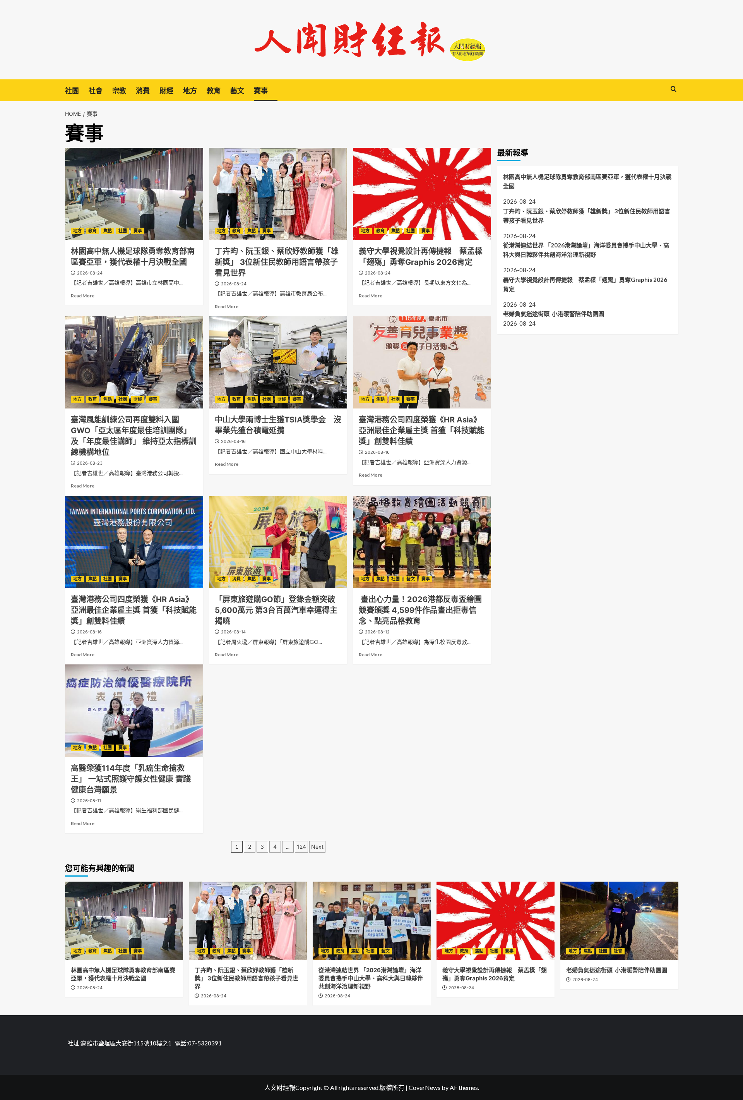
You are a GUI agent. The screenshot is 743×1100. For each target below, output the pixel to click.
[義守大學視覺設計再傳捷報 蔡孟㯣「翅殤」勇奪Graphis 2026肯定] (422, 194)
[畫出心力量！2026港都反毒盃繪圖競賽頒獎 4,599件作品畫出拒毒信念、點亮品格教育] (422, 542)
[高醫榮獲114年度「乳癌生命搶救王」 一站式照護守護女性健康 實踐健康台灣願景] (134, 710)
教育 (214, 91)
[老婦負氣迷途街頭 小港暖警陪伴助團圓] (619, 921)
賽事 (261, 91)
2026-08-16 (233, 441)
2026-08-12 (377, 632)
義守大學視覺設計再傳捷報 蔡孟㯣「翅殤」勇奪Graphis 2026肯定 (585, 284)
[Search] (673, 89)
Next (317, 846)
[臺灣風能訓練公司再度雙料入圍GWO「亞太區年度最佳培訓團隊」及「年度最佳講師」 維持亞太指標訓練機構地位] (134, 362)
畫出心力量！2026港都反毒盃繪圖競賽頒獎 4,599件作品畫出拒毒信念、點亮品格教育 (420, 610)
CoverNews (424, 1087)
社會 (96, 91)
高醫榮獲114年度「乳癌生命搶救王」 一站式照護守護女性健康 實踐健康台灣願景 (131, 779)
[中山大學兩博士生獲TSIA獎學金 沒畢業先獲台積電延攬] (278, 362)
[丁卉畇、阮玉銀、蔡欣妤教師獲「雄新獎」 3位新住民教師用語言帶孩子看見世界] (278, 194)
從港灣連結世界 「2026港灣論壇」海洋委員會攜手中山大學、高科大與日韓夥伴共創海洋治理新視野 (586, 249)
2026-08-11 (89, 800)
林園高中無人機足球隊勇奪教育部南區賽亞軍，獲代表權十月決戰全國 (587, 181)
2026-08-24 (90, 273)
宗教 (119, 91)
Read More (82, 296)
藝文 (237, 91)
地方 (190, 91)
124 (301, 846)
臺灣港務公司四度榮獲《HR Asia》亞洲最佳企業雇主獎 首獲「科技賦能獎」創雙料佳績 (421, 430)
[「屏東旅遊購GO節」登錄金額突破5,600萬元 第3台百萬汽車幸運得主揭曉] (278, 542)
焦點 (107, 230)
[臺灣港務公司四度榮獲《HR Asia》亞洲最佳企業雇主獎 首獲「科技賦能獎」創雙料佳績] (422, 362)
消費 (143, 91)
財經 (166, 91)
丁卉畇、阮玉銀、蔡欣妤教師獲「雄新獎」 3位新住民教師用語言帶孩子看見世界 (277, 262)
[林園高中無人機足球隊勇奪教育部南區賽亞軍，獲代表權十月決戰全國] (134, 194)
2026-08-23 (90, 463)
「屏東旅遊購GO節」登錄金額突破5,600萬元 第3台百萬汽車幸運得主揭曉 (276, 610)
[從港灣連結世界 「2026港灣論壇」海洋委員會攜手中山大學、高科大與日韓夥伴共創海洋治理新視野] (372, 921)
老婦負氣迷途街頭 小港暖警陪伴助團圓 (553, 313)
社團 (72, 91)
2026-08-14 (233, 632)
